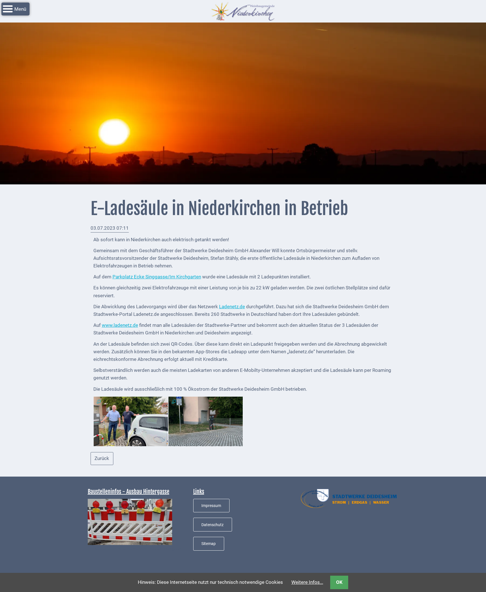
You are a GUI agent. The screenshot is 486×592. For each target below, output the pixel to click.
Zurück (101, 458)
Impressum (211, 505)
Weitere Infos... (307, 582)
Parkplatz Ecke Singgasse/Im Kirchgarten (156, 277)
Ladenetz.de (232, 306)
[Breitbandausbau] (130, 521)
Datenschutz (212, 524)
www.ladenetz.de (120, 325)
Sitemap (208, 543)
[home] (243, 11)
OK (339, 582)
